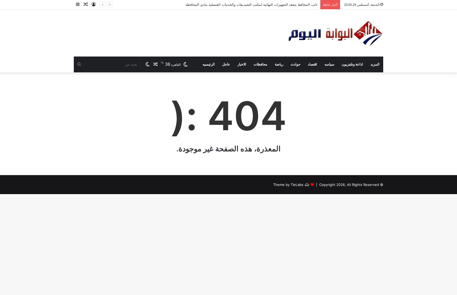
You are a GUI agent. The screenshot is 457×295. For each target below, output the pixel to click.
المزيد (375, 64)
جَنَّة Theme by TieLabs (291, 184)
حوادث (295, 64)
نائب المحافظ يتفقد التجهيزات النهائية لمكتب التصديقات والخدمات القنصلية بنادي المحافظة (251, 4)
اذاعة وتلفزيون (352, 64)
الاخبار (241, 64)
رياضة (279, 64)
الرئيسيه (209, 64)
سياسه (329, 64)
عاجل (226, 64)
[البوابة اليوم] (335, 33)
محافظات (260, 64)
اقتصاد (312, 64)
